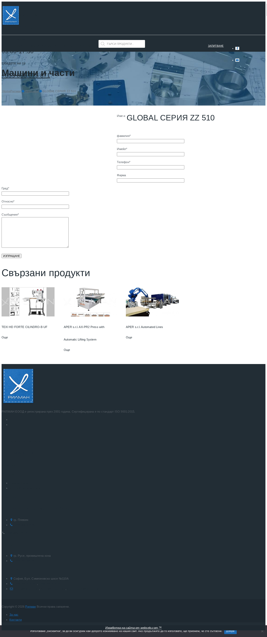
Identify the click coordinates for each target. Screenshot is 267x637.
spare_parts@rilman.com (83, 588)
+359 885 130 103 (17, 533)
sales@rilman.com (53, 588)
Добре (230, 630)
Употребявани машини (24, 488)
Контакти (87, 45)
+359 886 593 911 (25, 560)
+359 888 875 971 (25, 525)
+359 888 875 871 (20, 453)
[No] (262, 631)
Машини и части (43, 45)
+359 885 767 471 (50, 583)
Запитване (10, 465)
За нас (68, 45)
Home (11, 91)
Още (5, 337)
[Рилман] (11, 16)
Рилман (30, 606)
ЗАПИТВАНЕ (216, 45)
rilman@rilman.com (45, 27)
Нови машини (18, 483)
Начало (18, 45)
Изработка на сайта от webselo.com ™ (133, 627)
